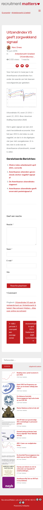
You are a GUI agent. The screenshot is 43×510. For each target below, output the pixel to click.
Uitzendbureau (27, 57)
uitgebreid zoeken (35, 366)
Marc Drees (17, 47)
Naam (9, 249)
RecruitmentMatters (8, 500)
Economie (6, 13)
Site (8, 272)
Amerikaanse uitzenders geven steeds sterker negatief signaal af (22, 175)
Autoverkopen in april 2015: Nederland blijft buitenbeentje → (31, 332)
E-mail (10, 261)
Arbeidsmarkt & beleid (21, 13)
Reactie (10, 224)
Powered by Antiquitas (21, 506)
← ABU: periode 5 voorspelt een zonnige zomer (13, 331)
